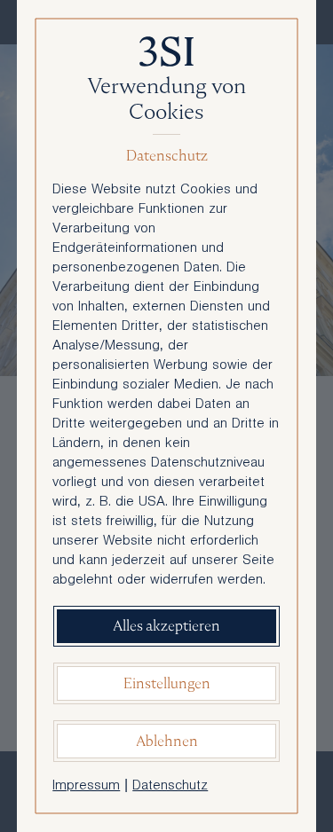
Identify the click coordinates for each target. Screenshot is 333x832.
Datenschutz (170, 787)
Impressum (86, 787)
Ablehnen (167, 741)
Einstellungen (166, 683)
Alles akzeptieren (166, 625)
